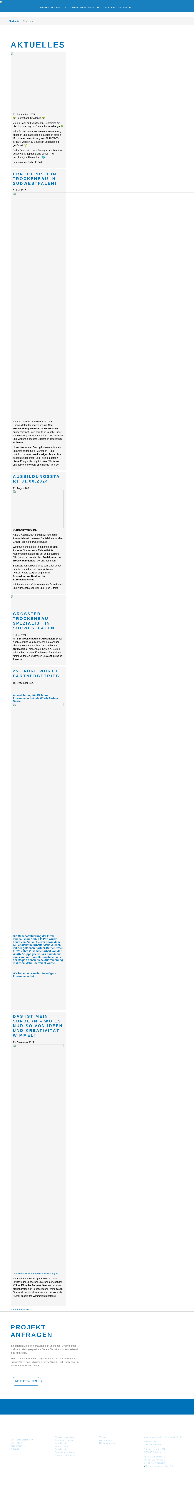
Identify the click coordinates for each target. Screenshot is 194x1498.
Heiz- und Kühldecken (65, 1455)
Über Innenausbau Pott (22, 1439)
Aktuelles (103, 7)
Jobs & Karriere (18, 1446)
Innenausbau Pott (50, 7)
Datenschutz (176, 1478)
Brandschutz (61, 1443)
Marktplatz (87, 7)
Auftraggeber (105, 1440)
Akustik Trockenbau (64, 1437)
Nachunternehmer (108, 1443)
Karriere (116, 7)
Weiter (25, 1309)
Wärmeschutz (61, 1446)
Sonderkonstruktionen (65, 1452)
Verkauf (103, 1437)
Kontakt (128, 7)
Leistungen (71, 7)
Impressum (162, 1478)
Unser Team (16, 1443)
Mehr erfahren (26, 1381)
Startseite (13, 21)
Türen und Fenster (64, 1440)
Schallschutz (61, 1449)
